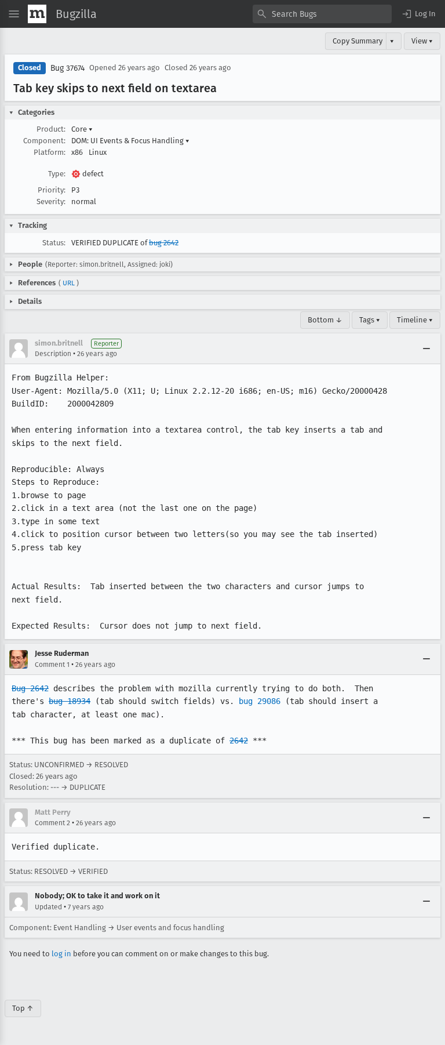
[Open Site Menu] (14, 14)
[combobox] (322, 14)
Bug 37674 (67, 68)
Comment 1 (52, 665)
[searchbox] (322, 14)
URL (69, 283)
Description (53, 354)
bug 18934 (69, 701)
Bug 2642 (30, 688)
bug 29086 (259, 701)
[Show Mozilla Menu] (37, 14)
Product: (51, 129)
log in (61, 953)
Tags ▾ (369, 319)
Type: (56, 173)
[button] (418, 14)
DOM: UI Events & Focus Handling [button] (130, 140)
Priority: (51, 190)
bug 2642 (163, 242)
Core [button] (82, 129)
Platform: (49, 152)
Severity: (51, 201)
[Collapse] (426, 348)
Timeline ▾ (415, 319)
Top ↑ (23, 1008)
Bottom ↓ (325, 319)
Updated (48, 907)
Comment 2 (52, 823)
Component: (44, 140)
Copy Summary (357, 41)
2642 (238, 740)
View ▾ (422, 41)
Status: (53, 242)
